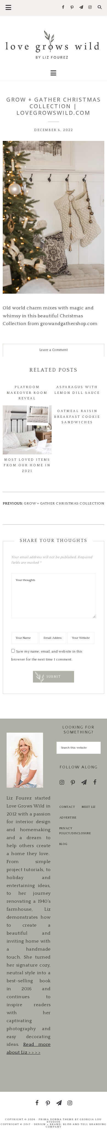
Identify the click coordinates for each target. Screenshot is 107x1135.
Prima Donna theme (56, 1119)
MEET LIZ (89, 807)
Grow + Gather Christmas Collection (64, 503)
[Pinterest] (72, 7)
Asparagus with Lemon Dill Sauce (77, 389)
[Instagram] (90, 7)
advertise (68, 817)
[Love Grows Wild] (53, 44)
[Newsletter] (81, 7)
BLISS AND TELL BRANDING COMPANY (76, 1125)
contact (67, 807)
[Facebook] (63, 7)
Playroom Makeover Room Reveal (27, 392)
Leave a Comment (53, 350)
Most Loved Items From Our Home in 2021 (27, 465)
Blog (63, 844)
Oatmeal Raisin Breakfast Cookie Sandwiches (77, 416)
